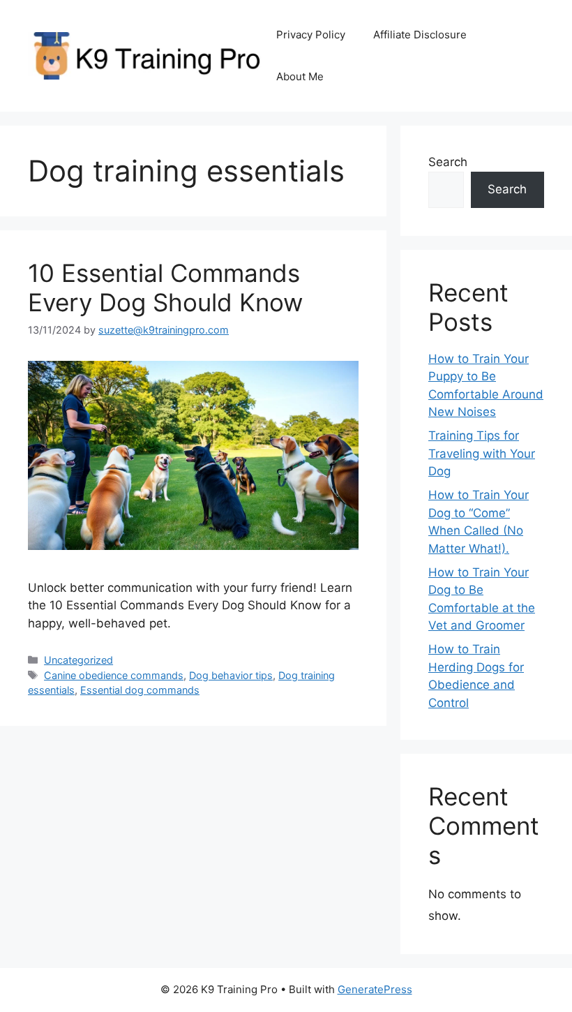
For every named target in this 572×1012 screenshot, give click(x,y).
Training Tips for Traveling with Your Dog (481, 453)
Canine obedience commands (113, 675)
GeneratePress (375, 989)
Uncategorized (78, 660)
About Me (300, 76)
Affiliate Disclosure (420, 34)
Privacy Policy (310, 34)
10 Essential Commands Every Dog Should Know (165, 287)
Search (447, 162)
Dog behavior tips (231, 675)
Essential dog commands (140, 690)
